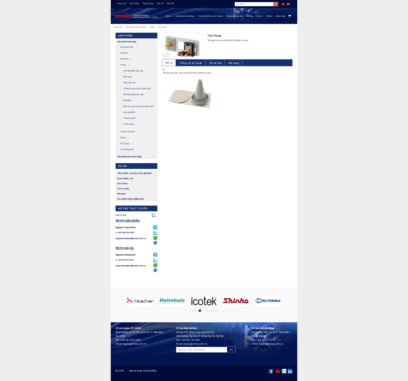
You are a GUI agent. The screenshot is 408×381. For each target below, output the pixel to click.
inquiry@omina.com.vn (135, 343)
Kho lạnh (121, 193)
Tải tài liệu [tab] (215, 63)
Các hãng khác (127, 149)
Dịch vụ (249, 16)
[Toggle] (153, 41)
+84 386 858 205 (125, 232)
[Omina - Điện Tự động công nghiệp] (137, 16)
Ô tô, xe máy (123, 188)
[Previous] (120, 302)
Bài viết (170, 3)
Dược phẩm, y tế (125, 178)
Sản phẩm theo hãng (184, 16)
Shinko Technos (127, 131)
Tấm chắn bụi (129, 82)
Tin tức (258, 16)
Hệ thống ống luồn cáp (133, 94)
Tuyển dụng (147, 3)
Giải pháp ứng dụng (235, 16)
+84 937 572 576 (125, 260)
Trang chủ (121, 3)
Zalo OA (121, 215)
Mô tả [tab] (169, 62)
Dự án (168, 16)
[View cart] (289, 16)
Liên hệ (160, 3)
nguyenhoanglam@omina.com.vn (131, 266)
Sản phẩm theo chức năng (210, 16)
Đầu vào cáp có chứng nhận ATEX (138, 106)
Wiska (123, 137)
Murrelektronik (126, 47)
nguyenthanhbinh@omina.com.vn (131, 238)
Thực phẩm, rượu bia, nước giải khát (134, 173)
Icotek (152, 27)
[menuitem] (283, 4)
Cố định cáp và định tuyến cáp (136, 88)
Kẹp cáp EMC (129, 112)
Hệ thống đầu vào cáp (133, 71)
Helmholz (124, 59)
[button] (166, 55)
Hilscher (124, 53)
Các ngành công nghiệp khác (130, 199)
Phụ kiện (162, 27)
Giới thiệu (134, 3)
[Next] (287, 302)
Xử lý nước (122, 183)
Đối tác (269, 16)
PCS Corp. (125, 143)
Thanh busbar (129, 118)
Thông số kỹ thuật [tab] (190, 63)
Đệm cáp (127, 76)
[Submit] (275, 4)
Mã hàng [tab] (233, 63)
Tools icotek (128, 124)
